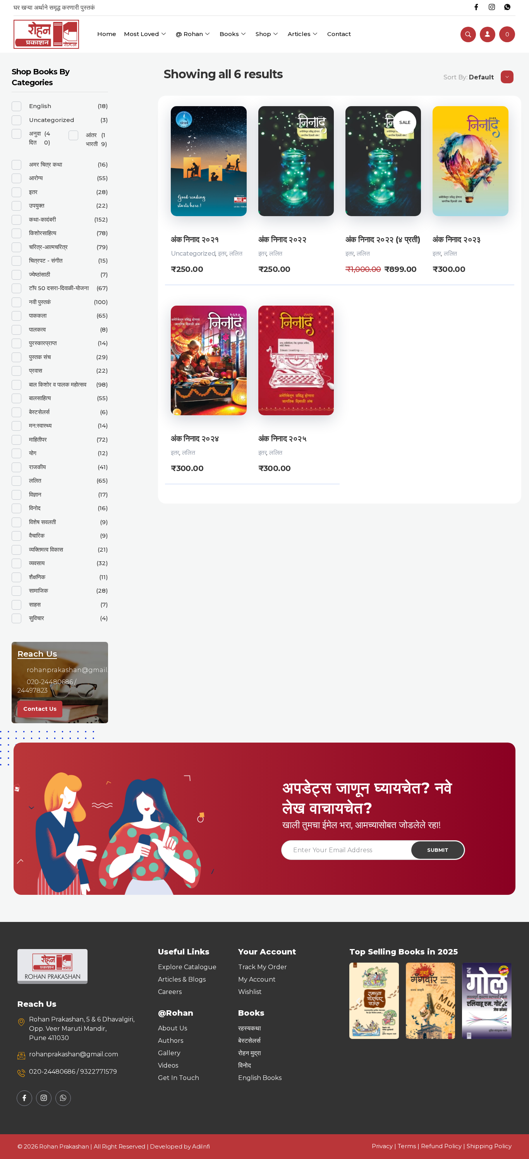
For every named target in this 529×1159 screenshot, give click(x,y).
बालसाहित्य (40, 398)
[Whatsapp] (507, 8)
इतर (222, 253)
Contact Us (40, 708)
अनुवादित (35, 138)
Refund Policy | (444, 1146)
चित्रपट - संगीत (45, 260)
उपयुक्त (36, 205)
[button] (358, 1001)
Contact (339, 34)
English (40, 106)
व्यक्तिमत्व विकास (46, 549)
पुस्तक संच (40, 357)
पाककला (37, 315)
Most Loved (141, 34)
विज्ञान (35, 494)
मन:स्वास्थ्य (40, 425)
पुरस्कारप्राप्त (43, 343)
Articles (299, 34)
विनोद (35, 508)
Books (229, 34)
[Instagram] (492, 8)
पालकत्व (37, 329)
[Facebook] (476, 8)
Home (106, 34)
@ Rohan (189, 34)
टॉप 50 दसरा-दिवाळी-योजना (59, 288)
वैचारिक (37, 535)
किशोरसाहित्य (42, 233)
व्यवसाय (37, 563)
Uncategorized (193, 253)
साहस (35, 604)
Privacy (382, 1146)
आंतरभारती (92, 139)
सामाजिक (38, 590)
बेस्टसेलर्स (39, 412)
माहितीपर (38, 439)
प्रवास (35, 370)
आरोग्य (36, 178)
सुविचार (36, 618)
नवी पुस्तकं (40, 302)
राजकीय (37, 467)
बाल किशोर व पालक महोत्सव (57, 384)
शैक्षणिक (37, 577)
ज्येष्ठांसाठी (39, 274)
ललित (235, 253)
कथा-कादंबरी (42, 219)
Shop (263, 34)
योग (32, 453)
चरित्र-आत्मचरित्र (48, 247)
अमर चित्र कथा (45, 164)
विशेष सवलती (42, 522)
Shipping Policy (489, 1146)
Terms (407, 1146)
